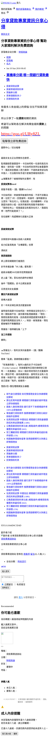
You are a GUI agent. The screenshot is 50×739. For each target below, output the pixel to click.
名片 (8, 64)
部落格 (9, 60)
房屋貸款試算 (12, 86)
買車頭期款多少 (13, 96)
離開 (15, 734)
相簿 (8, 57)
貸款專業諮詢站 (8, 539)
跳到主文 (5, 34)
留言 (32, 554)
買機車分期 (11, 92)
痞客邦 (26, 554)
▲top (3, 566)
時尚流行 (22, 561)
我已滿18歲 (6, 734)
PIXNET (12, 699)
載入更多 (5, 571)
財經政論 (23, 52)
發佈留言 (5, 588)
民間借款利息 (12, 99)
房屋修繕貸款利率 (14, 89)
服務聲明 (28, 702)
